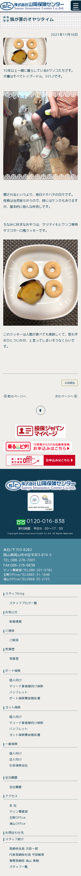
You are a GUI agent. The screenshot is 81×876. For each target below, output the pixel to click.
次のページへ (64, 396)
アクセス (11, 796)
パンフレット (18, 692)
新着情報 (15, 621)
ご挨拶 (9, 631)
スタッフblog (14, 593)
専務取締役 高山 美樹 (24, 861)
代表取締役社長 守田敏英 (26, 855)
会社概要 (11, 777)
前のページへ (17, 396)
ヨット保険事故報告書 (24, 735)
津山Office (17, 824)
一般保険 (11, 744)
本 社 (12, 805)
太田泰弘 (70, 383)
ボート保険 (13, 671)
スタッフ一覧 (18, 867)
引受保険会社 (18, 765)
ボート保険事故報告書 (24, 698)
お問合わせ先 (14, 833)
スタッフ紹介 (14, 839)
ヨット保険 (13, 707)
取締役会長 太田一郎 (23, 848)
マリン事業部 (18, 811)
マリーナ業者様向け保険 (26, 686)
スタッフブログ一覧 (23, 603)
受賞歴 (9, 649)
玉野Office (17, 817)
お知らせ (11, 612)
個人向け (15, 680)
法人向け (15, 759)
